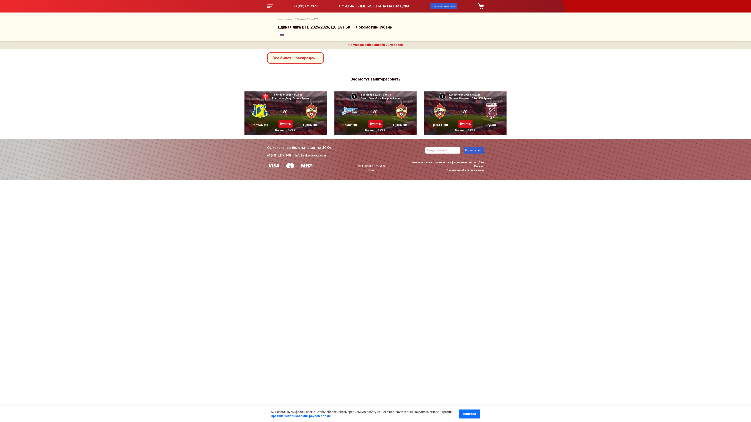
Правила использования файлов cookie (301, 416)
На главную (285, 19)
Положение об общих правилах (465, 170)
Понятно (469, 414)
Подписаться (473, 150)
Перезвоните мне (444, 6)
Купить (285, 124)
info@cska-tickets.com (310, 155)
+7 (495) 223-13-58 (306, 6)
